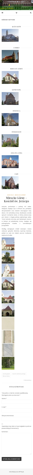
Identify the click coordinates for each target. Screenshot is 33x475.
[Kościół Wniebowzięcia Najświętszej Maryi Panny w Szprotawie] (16, 98)
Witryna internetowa (8, 415)
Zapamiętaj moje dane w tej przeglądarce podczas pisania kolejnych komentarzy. (16, 427)
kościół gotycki (6, 374)
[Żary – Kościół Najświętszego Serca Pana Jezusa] (16, 182)
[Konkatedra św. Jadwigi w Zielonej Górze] (16, 161)
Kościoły (10, 195)
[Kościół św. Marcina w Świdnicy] (16, 119)
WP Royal (21, 472)
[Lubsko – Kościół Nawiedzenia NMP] (16, 56)
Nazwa (4, 398)
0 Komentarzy (27, 380)
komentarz (5, 431)
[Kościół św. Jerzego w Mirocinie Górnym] (16, 77)
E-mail (4, 407)
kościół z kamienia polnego (18, 374)
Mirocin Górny (20, 195)
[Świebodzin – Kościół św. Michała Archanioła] (16, 140)
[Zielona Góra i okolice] (16, 5)
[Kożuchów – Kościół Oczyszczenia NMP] (16, 35)
